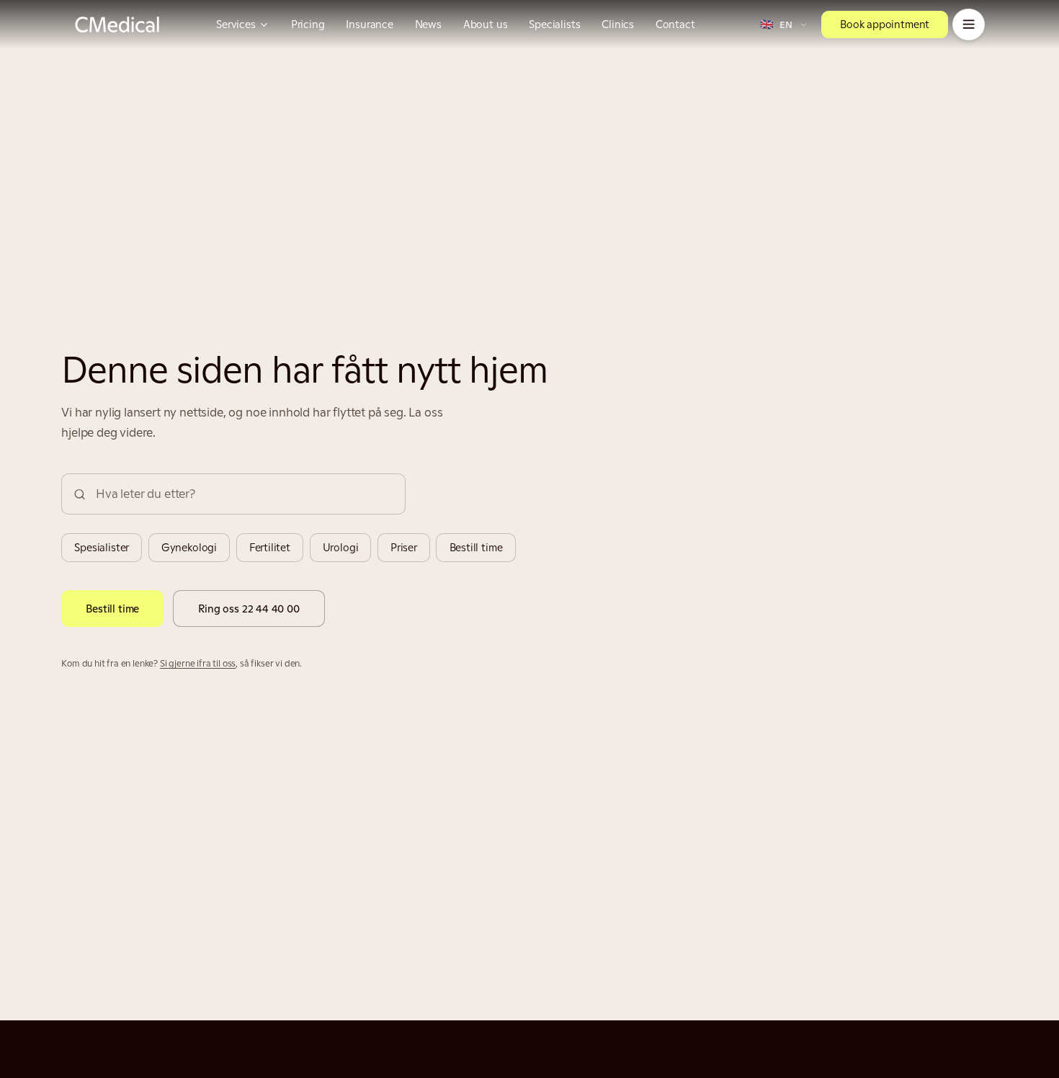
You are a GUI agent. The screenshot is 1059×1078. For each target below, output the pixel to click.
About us (485, 24)
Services (236, 24)
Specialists (554, 24)
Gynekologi (189, 547)
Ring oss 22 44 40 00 (249, 608)
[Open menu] (968, 25)
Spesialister (101, 547)
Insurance (369, 24)
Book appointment (884, 24)
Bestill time (476, 547)
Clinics (618, 24)
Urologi (341, 547)
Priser (403, 547)
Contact (675, 24)
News (428, 24)
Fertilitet (269, 547)
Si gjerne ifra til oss (198, 663)
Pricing (308, 24)
